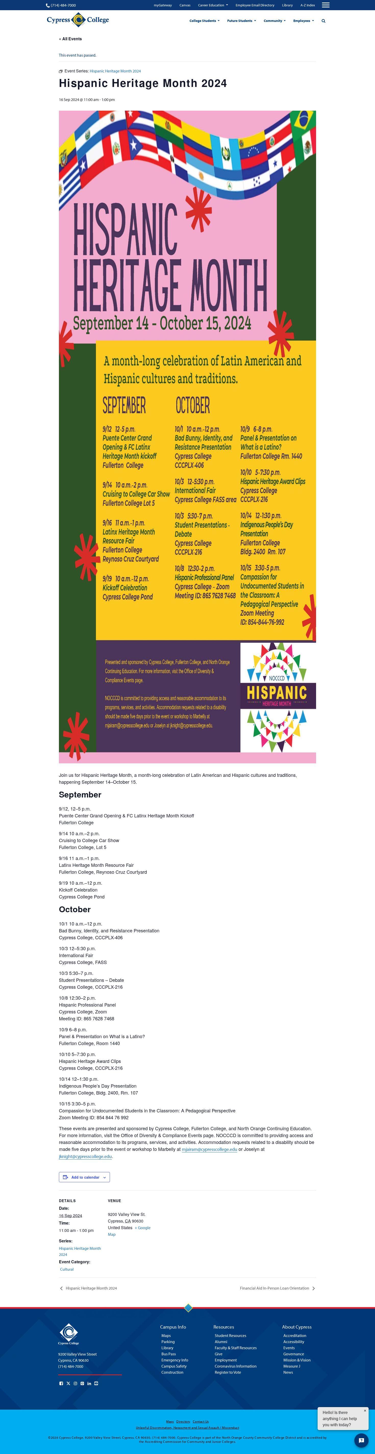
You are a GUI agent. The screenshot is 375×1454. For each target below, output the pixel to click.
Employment (226, 1359)
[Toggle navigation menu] (326, 5)
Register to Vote (228, 1372)
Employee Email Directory (255, 5)
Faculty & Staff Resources (236, 1347)
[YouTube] (96, 1383)
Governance (293, 1353)
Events (289, 1347)
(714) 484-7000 (63, 5)
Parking (168, 1341)
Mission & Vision (297, 1359)
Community (273, 20)
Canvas (185, 5)
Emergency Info (174, 1359)
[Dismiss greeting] (365, 1410)
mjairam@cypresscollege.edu (209, 1149)
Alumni (221, 1341)
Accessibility (293, 1341)
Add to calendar (85, 1177)
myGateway (163, 5)
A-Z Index (308, 5)
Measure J (291, 1366)
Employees (302, 20)
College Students (203, 20)
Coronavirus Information (236, 1366)
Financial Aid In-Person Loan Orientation (275, 1288)
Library (287, 5)
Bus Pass (168, 1353)
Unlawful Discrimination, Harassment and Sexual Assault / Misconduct (187, 1427)
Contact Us (201, 1421)
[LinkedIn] (89, 1383)
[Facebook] (61, 1383)
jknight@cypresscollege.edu (85, 1156)
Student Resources (230, 1335)
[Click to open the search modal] (323, 21)
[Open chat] (361, 1440)
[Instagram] (75, 1383)
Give (218, 1353)
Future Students (240, 20)
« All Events (70, 39)
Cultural (67, 1269)
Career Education (211, 5)
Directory (183, 1421)
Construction (172, 1372)
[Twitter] (68, 1383)
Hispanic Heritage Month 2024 (91, 1288)
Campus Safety (174, 1366)
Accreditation (294, 1335)
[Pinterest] (82, 1383)
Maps (166, 1335)
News (288, 1372)
